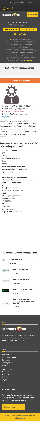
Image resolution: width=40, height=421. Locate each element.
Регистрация (11, 30)
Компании (6, 360)
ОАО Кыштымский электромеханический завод (23, 301)
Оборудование (7, 362)
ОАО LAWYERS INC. (21, 270)
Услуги (4, 380)
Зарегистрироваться (13, 407)
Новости (5, 374)
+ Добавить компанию (20, 80)
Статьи (5, 377)
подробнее (6, 116)
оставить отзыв (17, 111)
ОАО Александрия (21, 280)
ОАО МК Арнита (15, 259)
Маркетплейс (7, 355)
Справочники (7, 369)
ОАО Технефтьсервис (23, 290)
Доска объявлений (9, 357)
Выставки (6, 372)
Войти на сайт (28, 30)
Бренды (5, 365)
